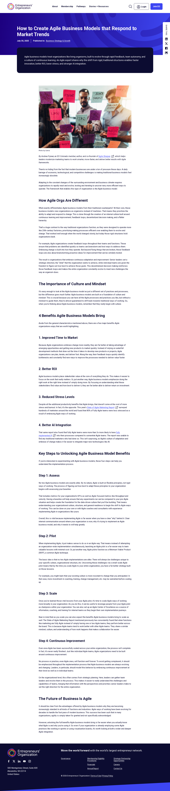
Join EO (156, 6)
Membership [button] (67, 6)
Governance (65, 759)
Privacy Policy (107, 776)
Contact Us (118, 769)
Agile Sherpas (106, 156)
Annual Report (93, 769)
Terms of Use (96, 776)
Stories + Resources (99, 6)
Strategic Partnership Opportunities (122, 760)
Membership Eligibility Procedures (95, 760)
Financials (91, 765)
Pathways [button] (81, 6)
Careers (117, 765)
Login (145, 6)
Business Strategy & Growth (58, 41)
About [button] (55, 6)
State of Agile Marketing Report (102, 407)
